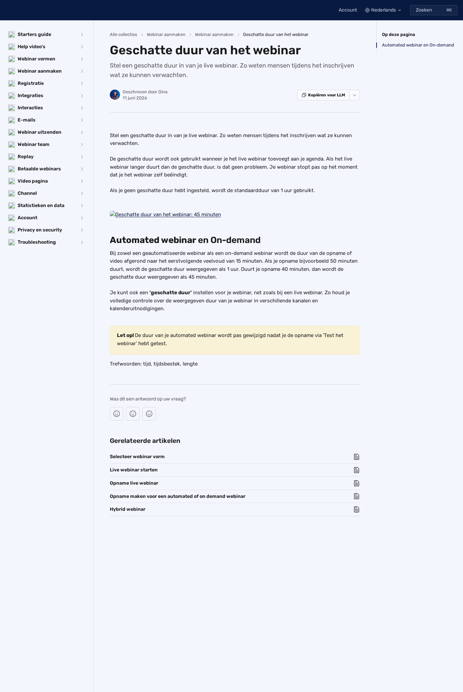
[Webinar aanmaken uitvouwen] (81, 71)
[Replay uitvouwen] (81, 157)
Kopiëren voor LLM (326, 95)
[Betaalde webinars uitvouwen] (81, 169)
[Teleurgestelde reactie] (116, 413)
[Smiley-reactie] (149, 413)
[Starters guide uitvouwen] (81, 34)
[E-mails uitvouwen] (81, 120)
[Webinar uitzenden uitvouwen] (81, 132)
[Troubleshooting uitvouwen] (81, 242)
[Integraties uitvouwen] (81, 95)
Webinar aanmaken (166, 34)
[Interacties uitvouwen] (81, 108)
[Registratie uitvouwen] (81, 83)
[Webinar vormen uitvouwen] (81, 59)
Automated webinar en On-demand (418, 45)
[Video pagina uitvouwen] (81, 181)
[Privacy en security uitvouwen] (81, 230)
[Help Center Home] (6, 10)
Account (348, 10)
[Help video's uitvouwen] (81, 47)
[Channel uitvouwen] (81, 193)
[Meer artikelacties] (354, 95)
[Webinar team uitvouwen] (81, 144)
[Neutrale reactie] (133, 413)
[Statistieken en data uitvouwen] (81, 205)
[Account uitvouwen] (81, 218)
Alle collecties (123, 34)
